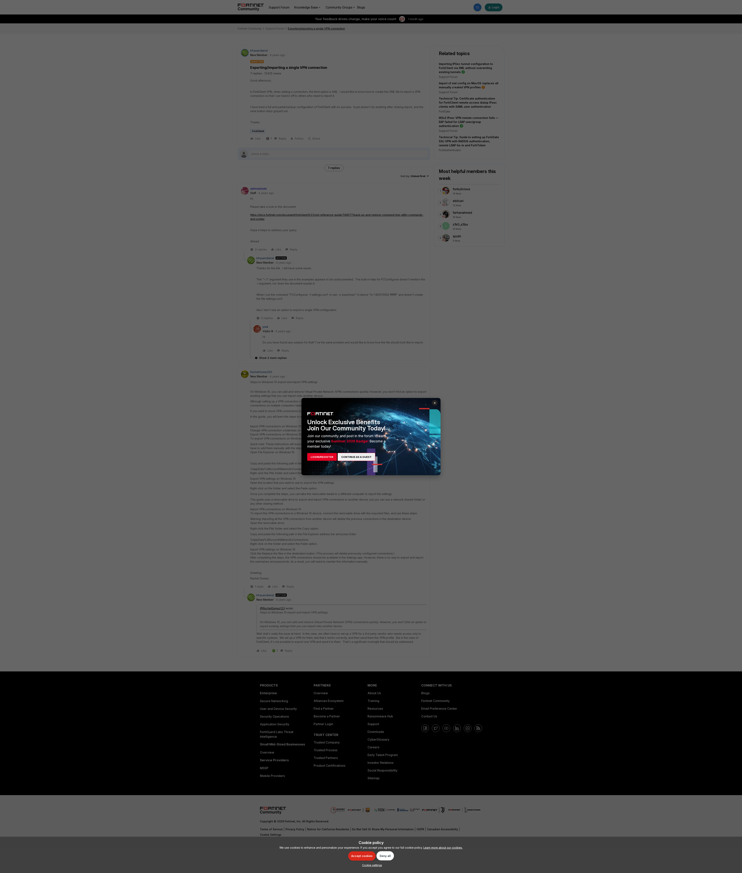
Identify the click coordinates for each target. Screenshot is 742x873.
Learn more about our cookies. (443, 847)
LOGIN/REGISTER (322, 456)
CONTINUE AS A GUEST (356, 456)
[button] (371, 865)
